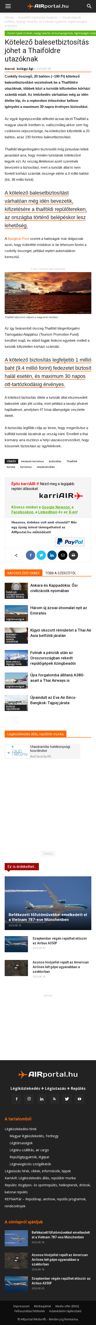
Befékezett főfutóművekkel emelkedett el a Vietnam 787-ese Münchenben (48, 917)
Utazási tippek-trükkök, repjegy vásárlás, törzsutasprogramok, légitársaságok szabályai (46, 21)
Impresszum (21, 1306)
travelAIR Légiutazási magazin (37, 17)
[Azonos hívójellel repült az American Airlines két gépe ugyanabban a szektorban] (16, 968)
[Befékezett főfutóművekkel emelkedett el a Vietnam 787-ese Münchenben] (48, 903)
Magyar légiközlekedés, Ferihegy (34, 1136)
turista (11, 467)
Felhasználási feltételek (29, 1311)
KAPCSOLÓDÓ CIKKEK (23, 573)
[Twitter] (67, 1099)
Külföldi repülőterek (13, 707)
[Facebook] (16, 1099)
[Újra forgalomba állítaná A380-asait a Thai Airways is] (16, 680)
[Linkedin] (41, 1099)
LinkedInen (47, 512)
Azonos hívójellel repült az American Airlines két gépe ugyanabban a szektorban (61, 966)
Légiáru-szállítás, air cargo (29, 1150)
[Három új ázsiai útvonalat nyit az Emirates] (16, 613)
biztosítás (55, 461)
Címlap (9, 17)
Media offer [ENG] (67, 1306)
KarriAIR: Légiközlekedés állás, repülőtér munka (40, 1178)
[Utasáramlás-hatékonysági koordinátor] (17, 751)
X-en (73, 512)
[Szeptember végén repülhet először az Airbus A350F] (16, 944)
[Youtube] (79, 1099)
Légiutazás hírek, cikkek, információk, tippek (38, 1171)
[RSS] (54, 1099)
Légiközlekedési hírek (21, 1129)
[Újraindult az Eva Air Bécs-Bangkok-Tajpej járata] (16, 703)
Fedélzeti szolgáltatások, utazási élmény (15, 594)
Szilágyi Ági (25, 69)
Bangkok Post (18, 239)
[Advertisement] (48, 1027)
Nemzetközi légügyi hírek (14, 663)
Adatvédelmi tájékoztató (65, 1311)
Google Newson (56, 507)
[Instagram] (29, 1099)
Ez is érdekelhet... (21, 866)
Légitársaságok (15, 619)
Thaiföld (71, 461)
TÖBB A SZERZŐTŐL (60, 573)
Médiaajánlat (42, 1306)
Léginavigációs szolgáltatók (30, 1164)
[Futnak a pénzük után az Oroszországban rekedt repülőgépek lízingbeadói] (16, 658)
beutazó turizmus (32, 461)
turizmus (26, 467)
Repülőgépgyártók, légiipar (29, 1157)
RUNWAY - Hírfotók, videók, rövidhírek (12, 638)
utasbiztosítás (46, 467)
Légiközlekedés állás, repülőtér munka (35, 734)
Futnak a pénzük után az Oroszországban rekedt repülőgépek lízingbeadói (53, 658)
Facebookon (22, 512)
